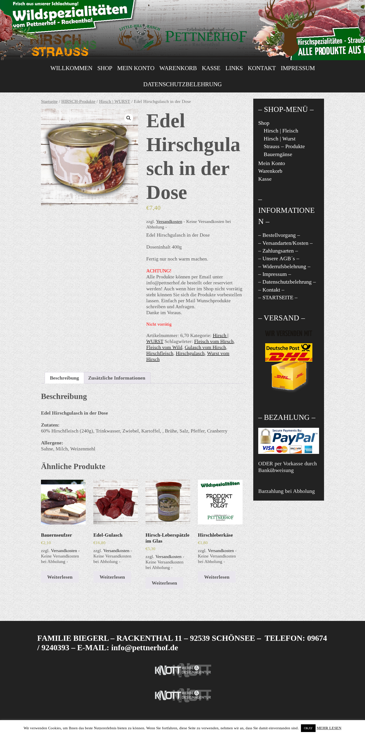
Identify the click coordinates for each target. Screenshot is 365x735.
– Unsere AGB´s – (278, 258)
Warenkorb (178, 68)
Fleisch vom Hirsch (214, 341)
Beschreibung (64, 378)
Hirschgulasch (190, 353)
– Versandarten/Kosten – (285, 243)
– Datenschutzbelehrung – (287, 282)
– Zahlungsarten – (278, 251)
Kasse (211, 68)
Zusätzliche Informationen (116, 378)
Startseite (49, 101)
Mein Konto (135, 68)
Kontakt (262, 68)
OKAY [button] (308, 728)
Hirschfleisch (159, 353)
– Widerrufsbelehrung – (284, 266)
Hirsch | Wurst (279, 138)
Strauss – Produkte (284, 146)
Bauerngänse (278, 154)
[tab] (64, 378)
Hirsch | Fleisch (281, 131)
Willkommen (71, 68)
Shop (104, 68)
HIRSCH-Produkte (78, 101)
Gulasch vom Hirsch (205, 347)
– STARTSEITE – (277, 297)
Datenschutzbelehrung (182, 84)
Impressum (298, 68)
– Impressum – (274, 274)
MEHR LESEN (329, 728)
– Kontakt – (271, 290)
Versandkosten (169, 221)
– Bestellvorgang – (279, 235)
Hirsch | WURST (114, 101)
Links (234, 68)
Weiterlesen (60, 577)
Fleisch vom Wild (164, 347)
